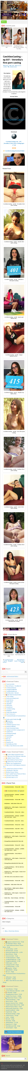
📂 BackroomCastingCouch (12, 698)
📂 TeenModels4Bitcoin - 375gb (12, 959)
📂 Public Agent (9, 701)
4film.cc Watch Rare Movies (12, 931)
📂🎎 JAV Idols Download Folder (13, 694)
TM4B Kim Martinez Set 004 (6, 46)
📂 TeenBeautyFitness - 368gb (12, 957)
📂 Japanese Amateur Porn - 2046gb (13, 1003)
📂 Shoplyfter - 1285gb (10, 978)
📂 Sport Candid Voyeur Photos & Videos (15, 774)
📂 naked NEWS (9, 723)
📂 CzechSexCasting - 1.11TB (11, 966)
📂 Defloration (8, 705)
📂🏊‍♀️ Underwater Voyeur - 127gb (13, 997)
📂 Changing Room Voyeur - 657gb (13, 994)
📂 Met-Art (7, 738)
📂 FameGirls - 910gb (9, 1020)
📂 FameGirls (8, 737)
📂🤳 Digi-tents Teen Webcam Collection (15, 756)
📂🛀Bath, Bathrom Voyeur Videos (14, 760)
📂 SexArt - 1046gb (9, 1017)
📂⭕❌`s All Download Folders (10, 676)
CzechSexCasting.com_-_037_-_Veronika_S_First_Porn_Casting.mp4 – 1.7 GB (14, 143)
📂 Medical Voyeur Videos (11, 772)
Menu (4, 21)
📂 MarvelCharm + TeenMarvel (13, 686)
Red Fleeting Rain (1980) (20, 654)
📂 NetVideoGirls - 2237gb (11, 950)
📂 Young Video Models (11, 712)
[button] (2, 1063)
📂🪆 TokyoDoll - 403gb (10, 992)
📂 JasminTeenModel (10, 726)
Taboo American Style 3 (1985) (8, 655)
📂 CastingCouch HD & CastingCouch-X (15, 730)
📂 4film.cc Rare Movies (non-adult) (14, 745)
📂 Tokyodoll (8, 703)
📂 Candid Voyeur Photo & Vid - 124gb (14, 1005)
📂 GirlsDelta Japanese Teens (12, 724)
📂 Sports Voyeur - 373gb (10, 1001)
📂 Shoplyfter (8, 710)
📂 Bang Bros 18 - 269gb (10, 1024)
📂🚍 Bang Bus (8, 721)
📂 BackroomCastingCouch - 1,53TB (13, 952)
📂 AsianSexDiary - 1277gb (11, 1022)
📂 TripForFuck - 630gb (10, 1012)
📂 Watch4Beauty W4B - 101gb (12, 1026)
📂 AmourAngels (9, 735)
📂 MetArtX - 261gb (9, 1019)
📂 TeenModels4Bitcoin (11, 691)
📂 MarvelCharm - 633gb (10, 954)
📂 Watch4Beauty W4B (11, 744)
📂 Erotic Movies (9, 700)
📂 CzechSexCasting (10, 709)
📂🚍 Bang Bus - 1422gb (10, 968)
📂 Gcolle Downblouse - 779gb (12, 999)
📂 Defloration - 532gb (10, 977)
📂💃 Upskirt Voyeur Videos (12, 758)
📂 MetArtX (8, 740)
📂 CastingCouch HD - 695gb (11, 964)
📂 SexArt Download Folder (12, 728)
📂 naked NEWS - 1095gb (10, 970)
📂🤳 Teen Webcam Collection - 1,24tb (14, 990)
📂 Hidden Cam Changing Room (13, 763)
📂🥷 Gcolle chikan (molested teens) (14, 754)
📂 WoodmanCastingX (10, 733)
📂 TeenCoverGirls (9, 684)
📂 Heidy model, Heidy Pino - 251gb (13, 1008)
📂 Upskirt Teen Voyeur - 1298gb (12, 996)
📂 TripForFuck (9, 731)
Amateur (7, 65)
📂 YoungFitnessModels (11, 689)
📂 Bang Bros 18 (9, 742)
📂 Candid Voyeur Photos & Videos (13, 768)
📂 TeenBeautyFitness (10, 687)
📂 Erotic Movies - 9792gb (10, 989)
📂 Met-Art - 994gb (9, 971)
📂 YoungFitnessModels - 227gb (12, 961)
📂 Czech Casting (9, 696)
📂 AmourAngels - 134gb (10, 1027)
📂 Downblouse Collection (11, 770)
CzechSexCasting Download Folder (15, 151)
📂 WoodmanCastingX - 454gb (12, 1013)
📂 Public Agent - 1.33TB (10, 963)
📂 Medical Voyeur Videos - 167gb (13, 1006)
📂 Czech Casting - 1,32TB (10, 949)
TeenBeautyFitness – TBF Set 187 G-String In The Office (18, 47)
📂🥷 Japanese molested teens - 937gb (14, 942)
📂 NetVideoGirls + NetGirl (12, 693)
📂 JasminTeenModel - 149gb (11, 1010)
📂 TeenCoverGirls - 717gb (11, 956)
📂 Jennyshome (9, 707)
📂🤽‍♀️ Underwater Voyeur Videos (13, 761)
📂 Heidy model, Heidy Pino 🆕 (13, 719)
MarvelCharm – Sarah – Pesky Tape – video (19, 661)
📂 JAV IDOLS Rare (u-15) (11, 777)
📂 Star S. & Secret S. (10, 714)
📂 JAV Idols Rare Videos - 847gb (12, 943)
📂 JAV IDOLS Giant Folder (11, 775)
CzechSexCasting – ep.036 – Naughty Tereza (8, 661)
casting (12, 65)
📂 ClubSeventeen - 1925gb (11, 1015)
